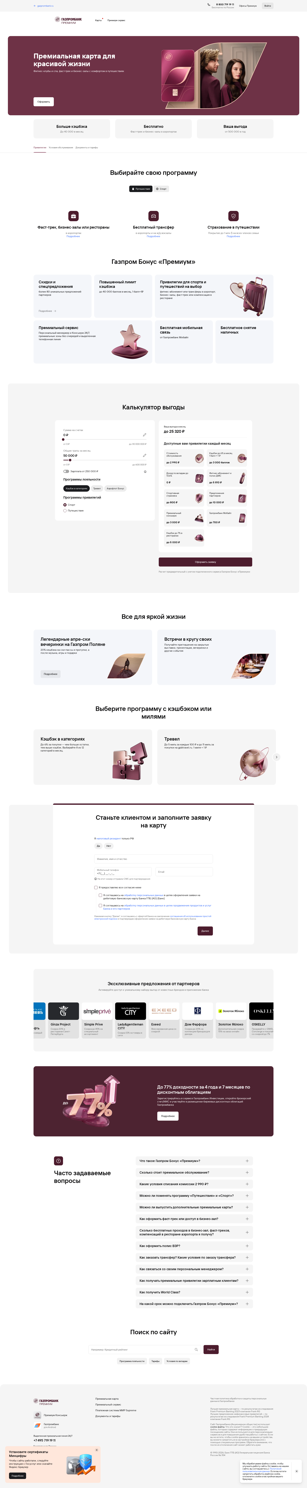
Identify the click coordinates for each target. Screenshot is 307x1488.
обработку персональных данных (143, 895)
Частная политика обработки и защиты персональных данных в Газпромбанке (238, 1399)
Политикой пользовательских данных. (262, 1470)
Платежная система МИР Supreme (115, 1410)
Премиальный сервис (108, 1404)
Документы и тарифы (107, 1416)
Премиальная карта (106, 1398)
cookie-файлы (217, 1427)
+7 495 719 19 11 (44, 1440)
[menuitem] (267, 6)
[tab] (40, 147)
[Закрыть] (97, 1450)
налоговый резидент (109, 838)
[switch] (97, 471)
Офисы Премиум (248, 6)
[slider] (104, 439)
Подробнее (73, 236)
